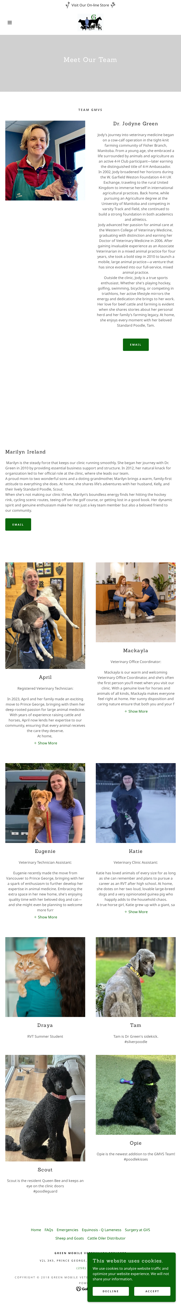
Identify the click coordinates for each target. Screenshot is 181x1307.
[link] (90, 22)
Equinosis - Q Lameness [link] (101, 1229)
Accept (152, 1291)
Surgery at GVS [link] (137, 1229)
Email (136, 344)
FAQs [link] (49, 1229)
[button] (9, 22)
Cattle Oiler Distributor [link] (106, 1238)
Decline (111, 1291)
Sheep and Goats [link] (69, 1238)
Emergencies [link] (67, 1229)
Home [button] (36, 1229)
